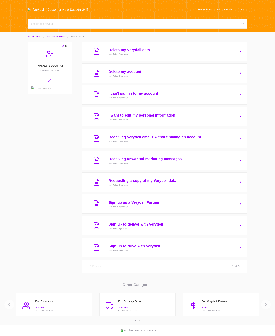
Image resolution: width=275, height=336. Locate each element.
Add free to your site (140, 330)
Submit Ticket (205, 9)
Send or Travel (224, 9)
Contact (241, 9)
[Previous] (9, 304)
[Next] (266, 304)
